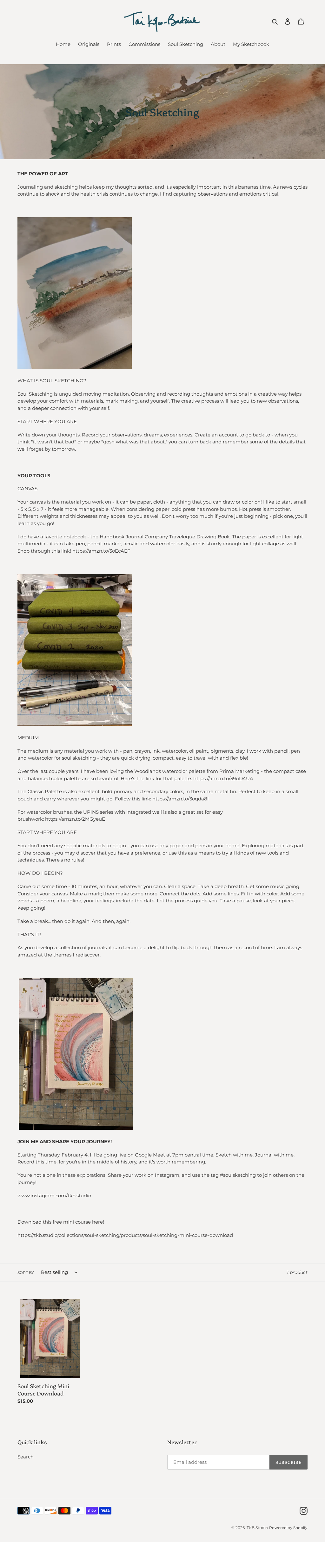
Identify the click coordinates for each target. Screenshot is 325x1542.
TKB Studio (257, 1527)
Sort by (25, 1272)
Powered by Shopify (288, 1527)
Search (25, 1457)
